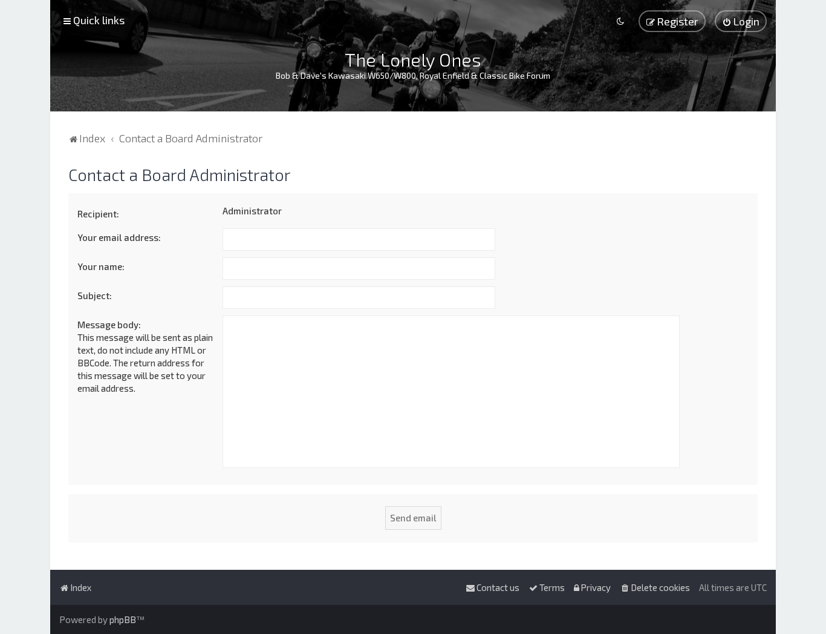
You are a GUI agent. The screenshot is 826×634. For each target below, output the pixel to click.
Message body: (109, 324)
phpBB (122, 619)
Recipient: (98, 213)
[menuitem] (741, 21)
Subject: (94, 295)
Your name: (101, 266)
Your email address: (119, 237)
